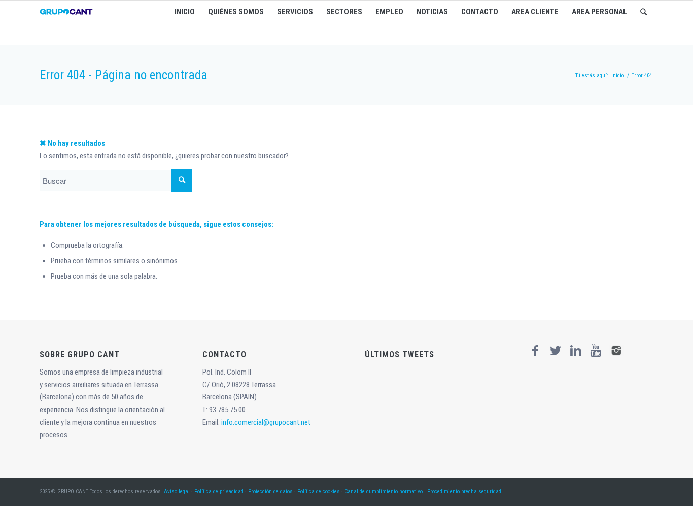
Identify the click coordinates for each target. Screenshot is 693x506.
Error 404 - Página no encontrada (123, 75)
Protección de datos (270, 491)
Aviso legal (177, 491)
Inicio (617, 75)
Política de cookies (318, 491)
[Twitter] (555, 350)
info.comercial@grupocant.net (265, 422)
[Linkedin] (575, 350)
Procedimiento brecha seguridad (464, 491)
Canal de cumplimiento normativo (383, 491)
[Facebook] (535, 350)
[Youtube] (596, 350)
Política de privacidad (219, 491)
